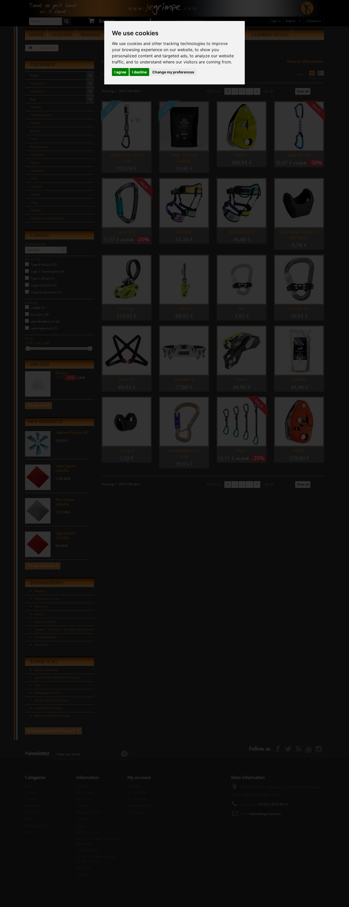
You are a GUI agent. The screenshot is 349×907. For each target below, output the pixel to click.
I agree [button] (120, 72)
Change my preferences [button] (173, 72)
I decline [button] (139, 72)
